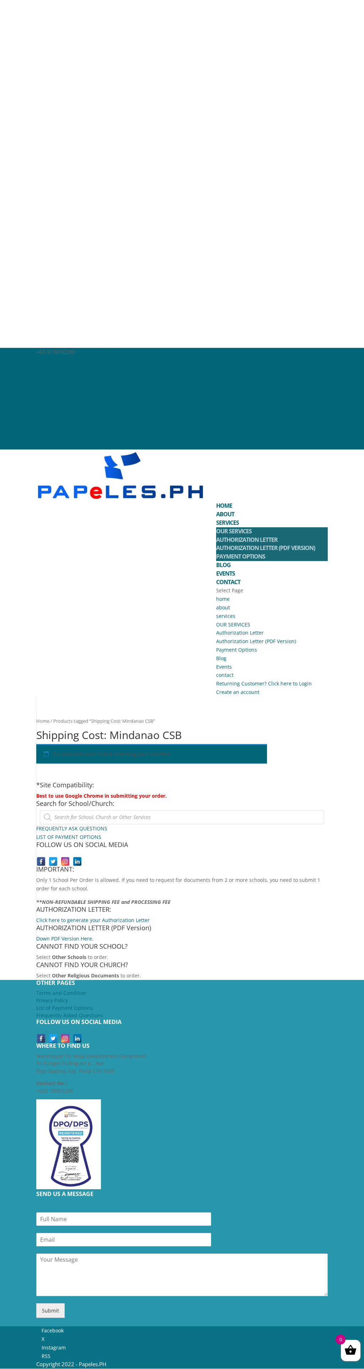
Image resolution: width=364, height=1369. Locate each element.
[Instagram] (65, 861)
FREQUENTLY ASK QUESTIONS (71, 828)
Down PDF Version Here (64, 938)
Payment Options (240, 556)
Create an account (58, 436)
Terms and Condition (61, 993)
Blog (223, 565)
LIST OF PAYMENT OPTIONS (68, 837)
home (224, 506)
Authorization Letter (247, 540)
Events (225, 573)
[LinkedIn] (77, 861)
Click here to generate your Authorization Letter (93, 920)
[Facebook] (41, 861)
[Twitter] (53, 861)
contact (228, 582)
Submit (50, 1310)
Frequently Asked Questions (69, 1015)
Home (42, 721)
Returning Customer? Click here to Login (84, 428)
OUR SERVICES (234, 531)
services (227, 523)
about (225, 514)
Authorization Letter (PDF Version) (265, 548)
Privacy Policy (52, 1000)
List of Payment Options (64, 1007)
